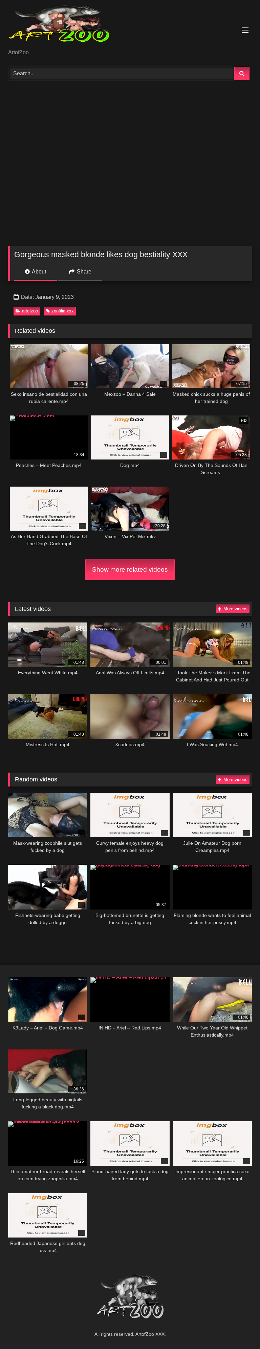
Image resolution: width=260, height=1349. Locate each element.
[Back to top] (239, 1328)
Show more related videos (130, 569)
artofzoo (30, 310)
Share (83, 271)
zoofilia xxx (62, 310)
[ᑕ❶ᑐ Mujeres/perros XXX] (130, 26)
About (38, 271)
